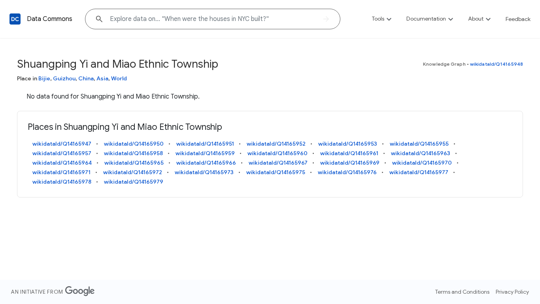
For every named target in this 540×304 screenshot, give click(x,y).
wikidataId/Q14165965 (134, 162)
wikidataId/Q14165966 (206, 162)
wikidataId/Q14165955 (419, 143)
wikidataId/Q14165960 (277, 153)
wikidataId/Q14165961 (349, 153)
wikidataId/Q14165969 (350, 162)
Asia (102, 78)
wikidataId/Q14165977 (418, 172)
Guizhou (64, 78)
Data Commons (49, 19)
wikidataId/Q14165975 (275, 172)
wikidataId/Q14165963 (420, 153)
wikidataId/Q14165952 (276, 143)
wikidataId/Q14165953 (347, 143)
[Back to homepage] (15, 19)
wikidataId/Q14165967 (278, 162)
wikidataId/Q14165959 (205, 153)
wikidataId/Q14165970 (422, 162)
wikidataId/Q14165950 (134, 143)
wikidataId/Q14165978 (61, 181)
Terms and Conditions (462, 291)
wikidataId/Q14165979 (133, 181)
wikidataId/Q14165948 (496, 64)
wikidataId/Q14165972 (132, 172)
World (119, 78)
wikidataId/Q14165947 (61, 143)
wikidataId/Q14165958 (133, 153)
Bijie (44, 78)
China (86, 78)
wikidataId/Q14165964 (62, 162)
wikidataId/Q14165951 (205, 143)
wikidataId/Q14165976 (347, 172)
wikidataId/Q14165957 (61, 153)
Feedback (518, 19)
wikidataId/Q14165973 (204, 172)
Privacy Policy (512, 291)
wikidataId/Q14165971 (61, 172)
